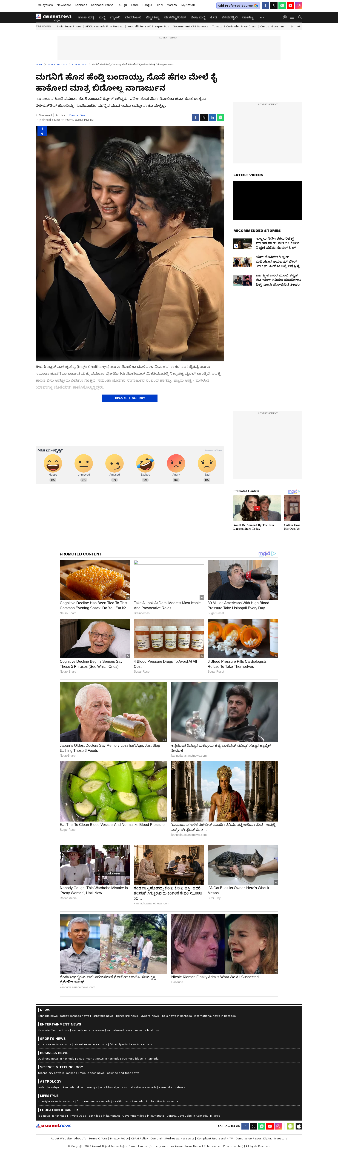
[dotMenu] (262, 17)
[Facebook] (265, 5)
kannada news (48, 1015)
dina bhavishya (87, 1087)
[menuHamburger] (292, 17)
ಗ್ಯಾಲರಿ (115, 17)
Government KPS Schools (190, 26)
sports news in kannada (54, 1044)
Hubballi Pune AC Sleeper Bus (148, 26)
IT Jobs (215, 1115)
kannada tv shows (147, 1030)
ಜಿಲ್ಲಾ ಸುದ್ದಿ (198, 17)
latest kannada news (74, 1015)
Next (298, 26)
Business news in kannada (56, 1058)
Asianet (53, 1125)
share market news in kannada (98, 1058)
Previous (292, 26)
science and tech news (123, 1073)
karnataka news (103, 1015)
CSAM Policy (139, 1138)
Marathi (172, 5)
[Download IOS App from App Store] (298, 1126)
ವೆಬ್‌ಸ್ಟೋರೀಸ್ (175, 17)
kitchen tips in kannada (162, 1101)
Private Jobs (77, 1115)
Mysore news (149, 1015)
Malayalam (45, 5)
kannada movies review (88, 1030)
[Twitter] (274, 5)
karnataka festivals (172, 1087)
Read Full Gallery (130, 398)
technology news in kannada (57, 1073)
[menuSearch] (300, 17)
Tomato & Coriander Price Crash (234, 26)
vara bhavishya (110, 1087)
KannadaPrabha (102, 5)
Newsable (64, 5)
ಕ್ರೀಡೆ (213, 17)
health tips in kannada (128, 1101)
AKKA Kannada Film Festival (104, 26)
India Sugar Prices (69, 26)
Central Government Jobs (278, 26)
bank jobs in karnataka (104, 1115)
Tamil (135, 5)
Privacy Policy (119, 1138)
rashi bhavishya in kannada (56, 1087)
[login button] (286, 17)
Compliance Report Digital (253, 1138)
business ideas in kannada (140, 1058)
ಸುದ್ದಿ (102, 17)
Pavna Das (77, 115)
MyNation (188, 5)
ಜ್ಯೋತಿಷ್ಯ (153, 17)
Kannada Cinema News (53, 1030)
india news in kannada (176, 1015)
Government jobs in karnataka (143, 1115)
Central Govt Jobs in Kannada (187, 1115)
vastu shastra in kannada (139, 1087)
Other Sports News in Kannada (131, 1044)
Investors (280, 1138)
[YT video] (290, 5)
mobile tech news (92, 1073)
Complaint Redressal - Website (172, 1138)
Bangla (147, 5)
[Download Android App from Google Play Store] (290, 1126)
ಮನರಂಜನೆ (133, 17)
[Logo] (55, 17)
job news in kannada (52, 1115)
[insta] (298, 5)
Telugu (122, 5)
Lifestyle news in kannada (56, 1101)
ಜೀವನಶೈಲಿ (230, 17)
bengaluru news (127, 1015)
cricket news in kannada (90, 1044)
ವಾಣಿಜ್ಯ (248, 17)
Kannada (81, 5)
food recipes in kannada (93, 1101)
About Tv (80, 1138)
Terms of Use (98, 1138)
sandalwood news (119, 1030)
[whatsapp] (282, 5)
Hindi (159, 5)
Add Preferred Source (235, 5)
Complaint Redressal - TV (215, 1138)
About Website (61, 1138)
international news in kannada (215, 1015)
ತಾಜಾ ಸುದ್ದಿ (86, 17)
